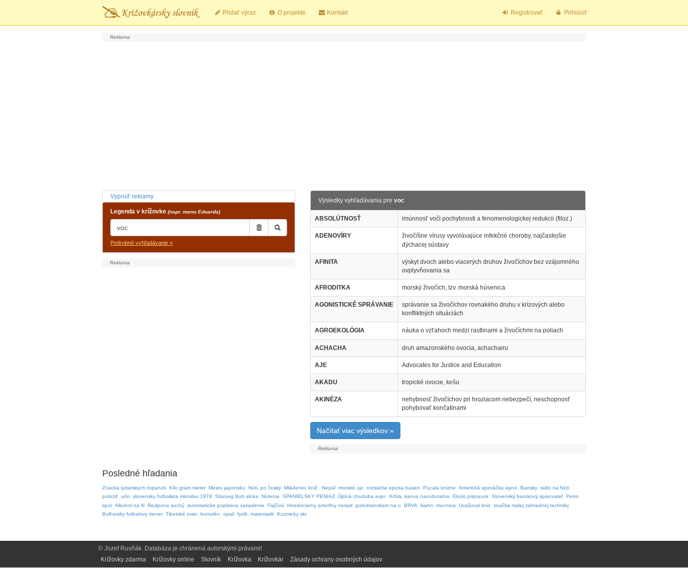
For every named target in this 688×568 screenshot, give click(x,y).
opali (228, 514)
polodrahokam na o (378, 505)
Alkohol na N (130, 505)
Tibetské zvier (181, 514)
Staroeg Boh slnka (236, 496)
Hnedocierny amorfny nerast (320, 505)
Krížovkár (271, 559)
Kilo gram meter (187, 487)
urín (125, 496)
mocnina (446, 505)
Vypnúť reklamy (132, 196)
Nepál (328, 487)
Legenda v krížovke (165, 211)
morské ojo (351, 487)
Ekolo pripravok (471, 496)
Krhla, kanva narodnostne (419, 496)
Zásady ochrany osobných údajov (336, 559)
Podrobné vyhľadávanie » (141, 243)
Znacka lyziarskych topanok (134, 487)
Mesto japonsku (227, 487)
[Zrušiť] (258, 227)
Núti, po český (264, 487)
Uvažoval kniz (475, 505)
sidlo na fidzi (554, 487)
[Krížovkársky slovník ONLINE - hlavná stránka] (151, 12)
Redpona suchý (166, 505)
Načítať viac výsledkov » (355, 431)
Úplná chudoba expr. (362, 496)
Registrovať (526, 12)
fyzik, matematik (255, 514)
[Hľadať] (277, 227)
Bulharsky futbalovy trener (132, 514)
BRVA (411, 505)
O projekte (291, 12)
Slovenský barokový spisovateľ (527, 496)
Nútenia (270, 496)
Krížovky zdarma (123, 559)
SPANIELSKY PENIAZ (309, 496)
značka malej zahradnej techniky (531, 505)
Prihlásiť (575, 12)
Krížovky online (173, 559)
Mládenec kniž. (301, 487)
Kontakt (336, 12)
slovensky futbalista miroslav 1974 (172, 496)
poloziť (110, 496)
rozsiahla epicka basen (393, 487)
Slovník (211, 559)
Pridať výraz (238, 12)
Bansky (528, 487)
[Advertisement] (344, 114)
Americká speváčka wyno (488, 487)
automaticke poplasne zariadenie (225, 505)
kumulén (210, 514)
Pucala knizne (439, 487)
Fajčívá (275, 505)
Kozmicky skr (292, 514)
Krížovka (239, 559)
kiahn (427, 505)
